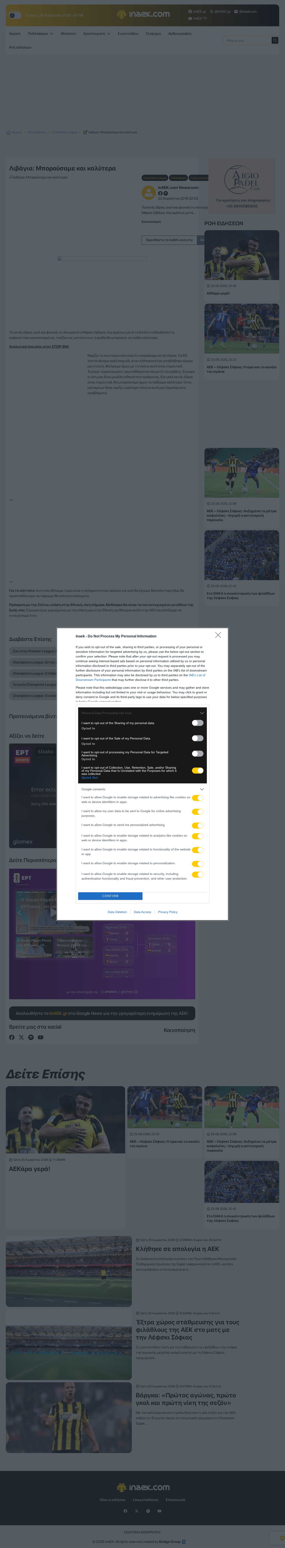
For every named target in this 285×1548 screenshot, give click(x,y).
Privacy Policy (167, 912)
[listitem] (142, 713)
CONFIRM (110, 896)
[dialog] (142, 774)
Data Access (142, 912)
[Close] (219, 636)
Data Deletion (117, 912)
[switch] (198, 723)
